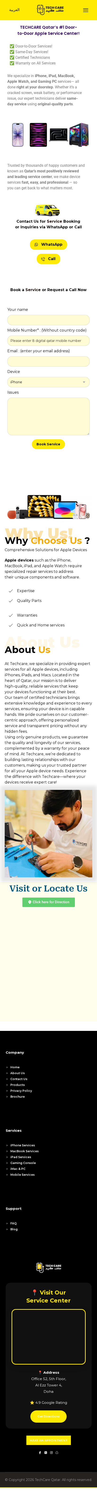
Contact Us (18, 1079)
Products (17, 1085)
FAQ (13, 1223)
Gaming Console (23, 1163)
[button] (85, 10)
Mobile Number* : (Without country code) (47, 330)
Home (15, 1067)
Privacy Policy (21, 1090)
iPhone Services (22, 1145)
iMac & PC (17, 1169)
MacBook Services (24, 1151)
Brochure (17, 1096)
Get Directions (48, 1416)
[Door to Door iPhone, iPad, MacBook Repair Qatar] (50, 10)
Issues (13, 392)
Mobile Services (22, 1174)
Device (13, 371)
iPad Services (20, 1157)
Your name (17, 309)
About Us (17, 1073)
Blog (14, 1229)
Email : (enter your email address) (38, 351)
